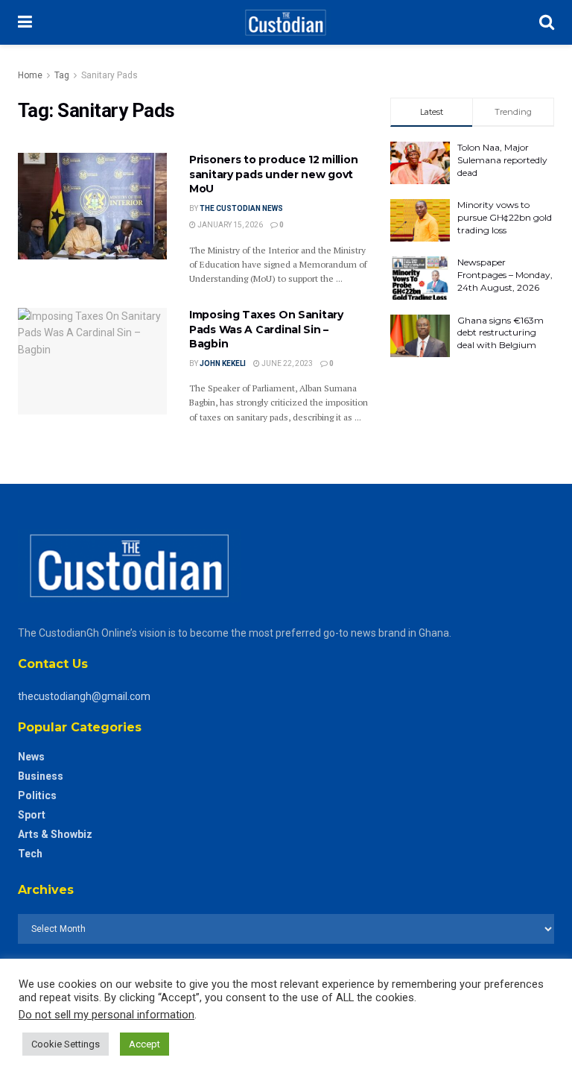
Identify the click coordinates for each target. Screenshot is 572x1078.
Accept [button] (144, 1044)
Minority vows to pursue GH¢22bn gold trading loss (504, 217)
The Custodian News (241, 208)
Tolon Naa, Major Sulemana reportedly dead (502, 160)
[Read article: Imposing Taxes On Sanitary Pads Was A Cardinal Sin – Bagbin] (92, 361)
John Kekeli (223, 363)
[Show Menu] (25, 22)
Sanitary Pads (109, 75)
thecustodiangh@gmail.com (84, 696)
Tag (61, 75)
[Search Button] (546, 22)
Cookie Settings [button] (65, 1044)
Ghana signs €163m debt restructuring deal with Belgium (500, 333)
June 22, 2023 (286, 363)
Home (30, 75)
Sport (31, 815)
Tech (30, 854)
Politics (37, 795)
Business (40, 776)
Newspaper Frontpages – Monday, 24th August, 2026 (505, 274)
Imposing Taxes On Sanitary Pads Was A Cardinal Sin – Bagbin (266, 329)
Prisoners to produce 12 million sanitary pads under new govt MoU (273, 174)
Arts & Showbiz (55, 834)
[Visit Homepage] (286, 22)
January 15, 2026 (229, 225)
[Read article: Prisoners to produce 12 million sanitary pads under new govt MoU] (92, 206)
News (31, 757)
